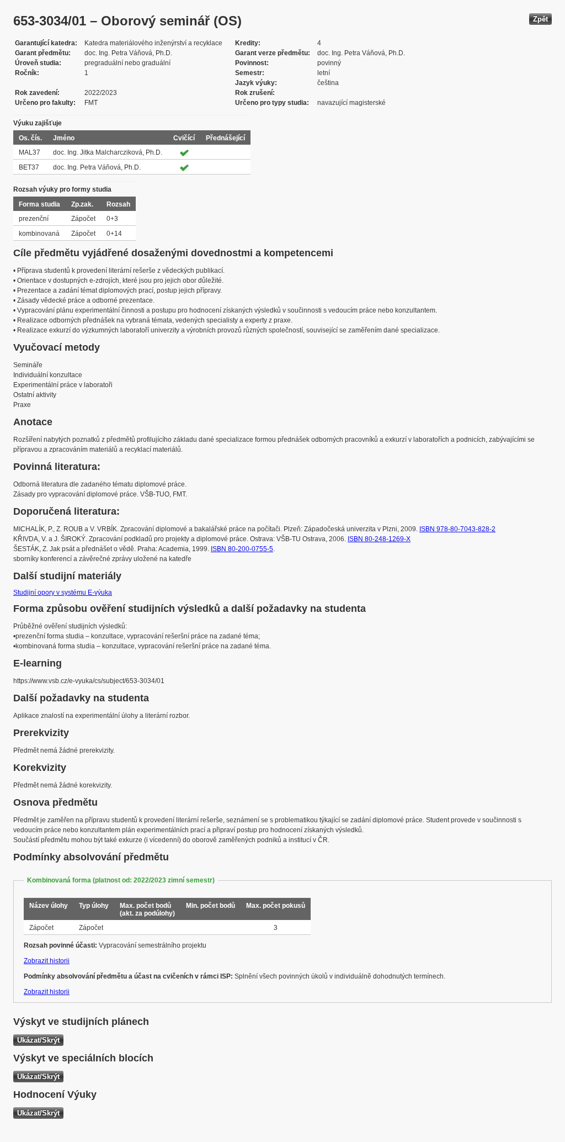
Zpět (540, 19)
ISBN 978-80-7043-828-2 (457, 529)
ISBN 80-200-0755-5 (242, 549)
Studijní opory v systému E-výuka (62, 592)
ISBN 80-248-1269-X (379, 539)
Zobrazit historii (47, 961)
